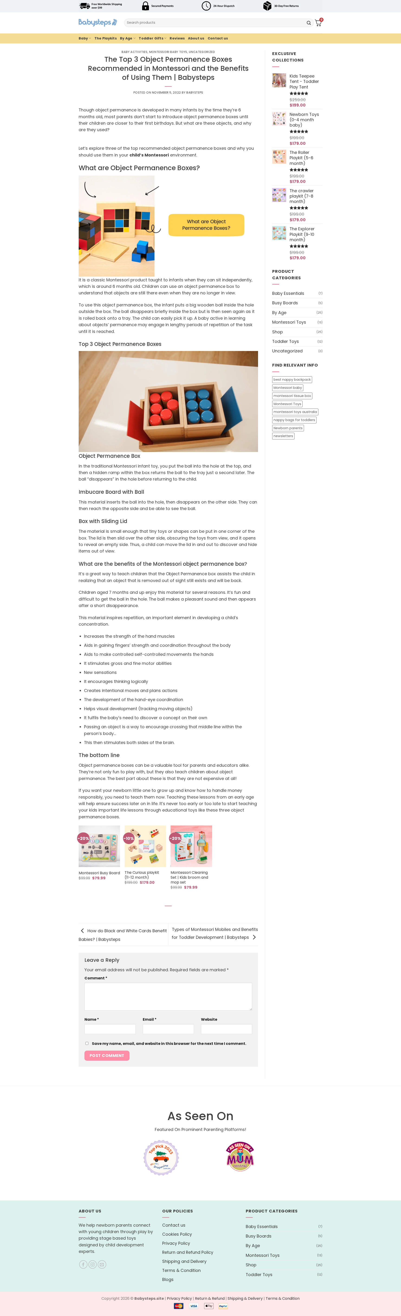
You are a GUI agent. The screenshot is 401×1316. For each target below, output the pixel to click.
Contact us (218, 38)
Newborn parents (288, 428)
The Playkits (105, 38)
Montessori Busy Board (99, 873)
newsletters (283, 436)
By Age (126, 38)
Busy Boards (285, 303)
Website (209, 1019)
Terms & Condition (181, 1270)
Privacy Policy (176, 1243)
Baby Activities (134, 52)
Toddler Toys (285, 341)
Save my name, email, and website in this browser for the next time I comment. (169, 1043)
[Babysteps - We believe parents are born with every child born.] (98, 23)
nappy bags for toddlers (294, 419)
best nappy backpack (292, 379)
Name (91, 1019)
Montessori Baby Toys (168, 52)
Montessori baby (288, 387)
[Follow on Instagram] (92, 1264)
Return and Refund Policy (187, 1252)
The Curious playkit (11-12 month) (142, 875)
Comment (95, 978)
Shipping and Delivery (184, 1261)
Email (150, 1019)
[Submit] (308, 22)
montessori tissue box (292, 395)
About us (196, 38)
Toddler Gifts (151, 38)
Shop (277, 332)
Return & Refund (210, 1298)
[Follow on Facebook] (83, 1264)
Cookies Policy (177, 1234)
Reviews (177, 38)
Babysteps (194, 92)
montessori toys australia (295, 411)
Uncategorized (202, 52)
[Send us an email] (102, 1264)
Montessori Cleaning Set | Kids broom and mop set (189, 877)
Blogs (168, 1279)
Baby (83, 38)
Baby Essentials (288, 293)
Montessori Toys (289, 322)
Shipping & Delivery (245, 1298)
